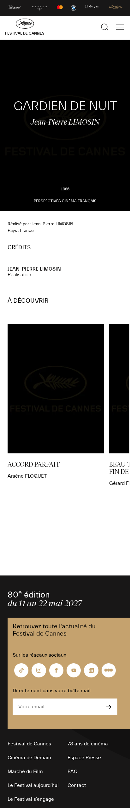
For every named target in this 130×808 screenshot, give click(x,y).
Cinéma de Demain (29, 757)
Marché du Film (25, 771)
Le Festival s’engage (31, 799)
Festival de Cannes (29, 744)
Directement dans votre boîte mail (52, 690)
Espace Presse (84, 757)
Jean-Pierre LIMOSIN (34, 269)
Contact (77, 785)
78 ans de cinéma (88, 744)
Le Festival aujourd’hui (33, 785)
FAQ (73, 771)
